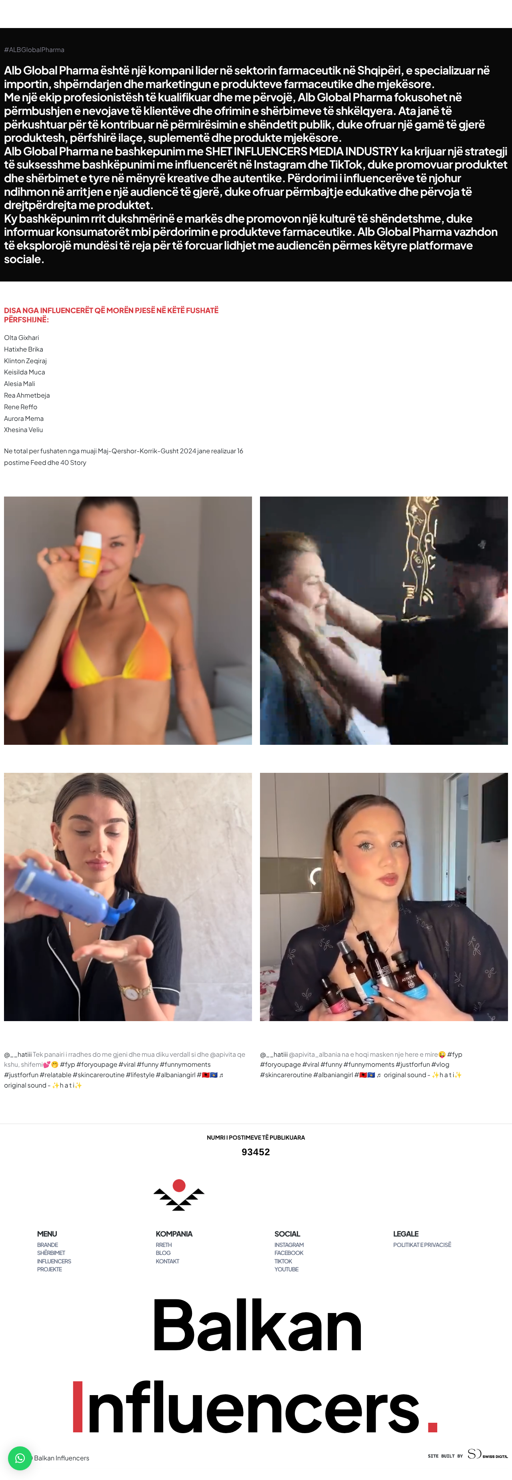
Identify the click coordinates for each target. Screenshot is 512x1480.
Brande (47, 1245)
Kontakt (167, 1261)
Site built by (448, 1456)
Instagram (289, 1245)
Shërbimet (51, 1253)
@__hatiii (18, 1054)
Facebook (288, 1253)
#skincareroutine (99, 1074)
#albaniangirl (176, 1074)
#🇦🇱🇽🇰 (207, 1074)
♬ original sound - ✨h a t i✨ (419, 1074)
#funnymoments (185, 1064)
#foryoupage (97, 1064)
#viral (127, 1064)
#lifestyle (140, 1074)
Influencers (54, 1261)
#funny (148, 1064)
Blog (163, 1253)
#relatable (56, 1074)
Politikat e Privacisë (422, 1245)
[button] (20, 1458)
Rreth (163, 1245)
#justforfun (21, 1074)
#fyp (67, 1064)
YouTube (286, 1269)
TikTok (283, 1261)
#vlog (440, 1064)
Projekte (49, 1269)
